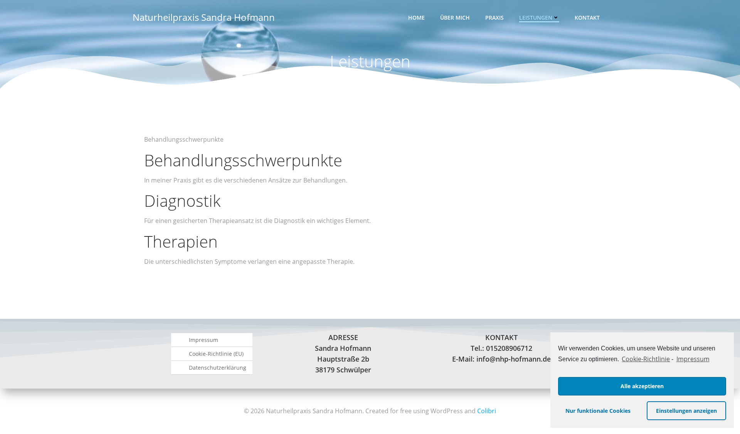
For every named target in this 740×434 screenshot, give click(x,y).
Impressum (692, 359)
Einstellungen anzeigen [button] (686, 410)
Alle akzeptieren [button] (642, 386)
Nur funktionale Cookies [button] (598, 410)
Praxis (494, 17)
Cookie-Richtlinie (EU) (216, 353)
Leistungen (535, 17)
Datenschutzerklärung (217, 367)
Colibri (486, 411)
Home (416, 17)
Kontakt (587, 17)
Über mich (455, 17)
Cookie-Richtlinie (646, 359)
